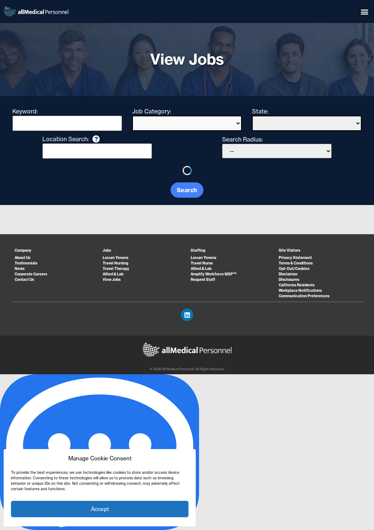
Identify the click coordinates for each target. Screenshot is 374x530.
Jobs (107, 250)
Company (23, 250)
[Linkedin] (187, 315)
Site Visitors (289, 250)
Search (187, 190)
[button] (364, 11)
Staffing (198, 250)
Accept (100, 509)
